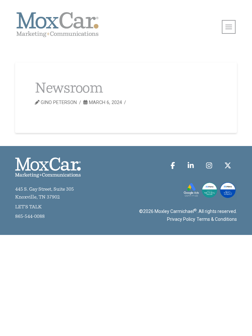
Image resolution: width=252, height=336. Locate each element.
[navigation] (229, 27)
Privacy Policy (181, 219)
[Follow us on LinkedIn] (190, 166)
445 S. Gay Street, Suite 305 (44, 189)
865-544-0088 (30, 216)
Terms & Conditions (217, 219)
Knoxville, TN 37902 (37, 197)
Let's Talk (28, 207)
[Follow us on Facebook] (172, 166)
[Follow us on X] (227, 166)
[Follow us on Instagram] (209, 166)
